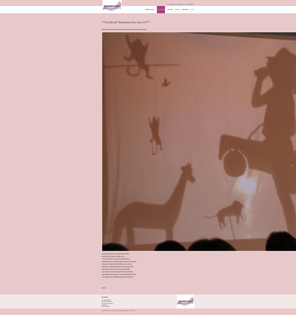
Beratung (185, 9)
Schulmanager (171, 4)
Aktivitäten (161, 9)
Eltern (177, 9)
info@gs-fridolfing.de (107, 301)
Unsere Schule (150, 9)
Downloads (190, 4)
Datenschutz (126, 310)
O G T (192, 9)
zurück (103, 287)
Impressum (132, 310)
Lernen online (181, 4)
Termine (169, 9)
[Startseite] (112, 6)
